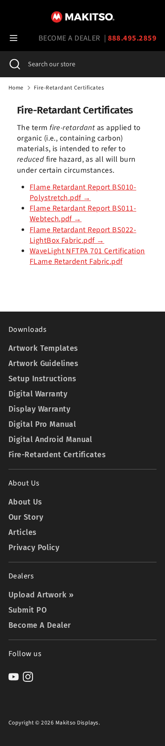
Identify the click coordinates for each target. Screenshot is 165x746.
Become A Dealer (39, 625)
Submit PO (27, 610)
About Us (25, 502)
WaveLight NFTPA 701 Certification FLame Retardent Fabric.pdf (87, 256)
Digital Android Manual (50, 439)
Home (16, 88)
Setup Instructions (42, 378)
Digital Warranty (37, 394)
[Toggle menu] (13, 38)
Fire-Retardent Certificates (57, 454)
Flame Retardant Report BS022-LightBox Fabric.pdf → (83, 235)
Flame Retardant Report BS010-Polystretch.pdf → (83, 192)
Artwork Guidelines (43, 363)
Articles (22, 532)
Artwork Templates (43, 348)
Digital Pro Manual (42, 424)
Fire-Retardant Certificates (69, 88)
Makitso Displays (77, 723)
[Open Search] (14, 64)
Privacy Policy (33, 547)
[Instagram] (28, 677)
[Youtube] (13, 677)
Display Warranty (39, 409)
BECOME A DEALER (69, 38)
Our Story (25, 517)
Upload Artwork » (41, 595)
